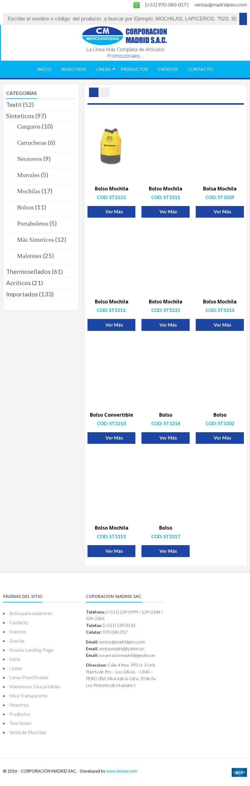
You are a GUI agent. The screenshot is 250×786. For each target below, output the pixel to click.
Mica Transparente (28, 695)
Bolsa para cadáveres (30, 613)
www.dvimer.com (121, 771)
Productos (134, 69)
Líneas (103, 69)
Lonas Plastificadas (28, 677)
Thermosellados (28, 271)
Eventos (168, 69)
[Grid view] (93, 92)
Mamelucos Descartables (34, 686)
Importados (22, 294)
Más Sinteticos (35, 239)
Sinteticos (20, 115)
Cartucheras (32, 142)
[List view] (104, 92)
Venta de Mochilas (27, 732)
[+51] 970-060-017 (166, 4)
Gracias (17, 640)
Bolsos (25, 207)
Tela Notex (20, 723)
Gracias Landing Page (31, 650)
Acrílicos (18, 282)
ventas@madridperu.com (221, 4)
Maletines (29, 255)
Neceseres (29, 158)
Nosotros (74, 69)
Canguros (29, 126)
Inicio (44, 69)
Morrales (28, 175)
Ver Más (114, 211)
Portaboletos (32, 223)
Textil (14, 104)
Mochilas (28, 191)
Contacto (200, 69)
